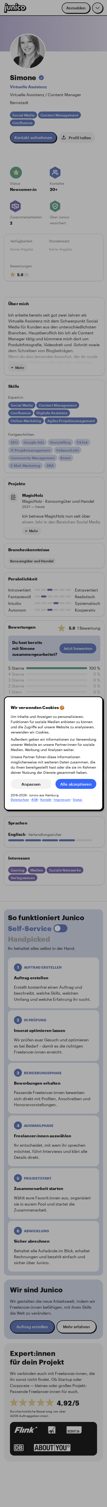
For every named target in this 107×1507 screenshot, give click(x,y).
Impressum (62, 799)
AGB (34, 799)
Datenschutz (20, 799)
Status (77, 799)
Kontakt (46, 799)
